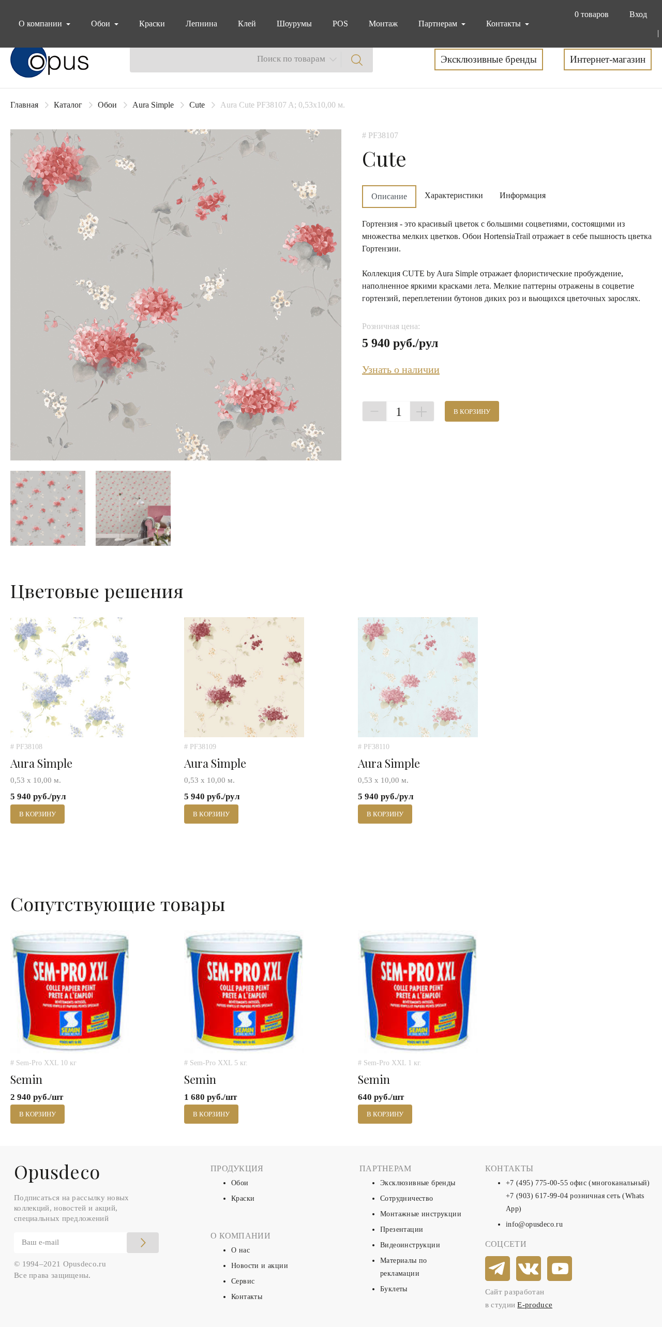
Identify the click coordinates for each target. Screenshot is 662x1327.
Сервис (242, 1281)
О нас (240, 1250)
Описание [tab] (389, 196)
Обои (107, 104)
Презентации (401, 1229)
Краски (152, 23)
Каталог (68, 104)
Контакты (246, 1297)
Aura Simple (153, 104)
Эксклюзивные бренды (489, 59)
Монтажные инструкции (420, 1214)
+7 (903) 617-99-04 (537, 1196)
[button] (589, 14)
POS (340, 23)
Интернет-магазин (607, 59)
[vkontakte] (529, 1269)
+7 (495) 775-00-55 (537, 1183)
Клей (247, 23)
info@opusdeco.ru (534, 1224)
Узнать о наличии (401, 369)
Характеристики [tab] (454, 195)
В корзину (472, 411)
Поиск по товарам (291, 59)
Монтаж (383, 23)
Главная (24, 104)
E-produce (534, 1305)
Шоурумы (294, 23)
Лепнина (201, 23)
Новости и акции (259, 1266)
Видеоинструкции (410, 1245)
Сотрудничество (406, 1198)
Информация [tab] (523, 195)
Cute (197, 104)
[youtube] (560, 1269)
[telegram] (498, 1269)
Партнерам (438, 23)
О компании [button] (41, 23)
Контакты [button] (504, 23)
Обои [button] (101, 23)
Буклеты (394, 1289)
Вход (638, 14)
